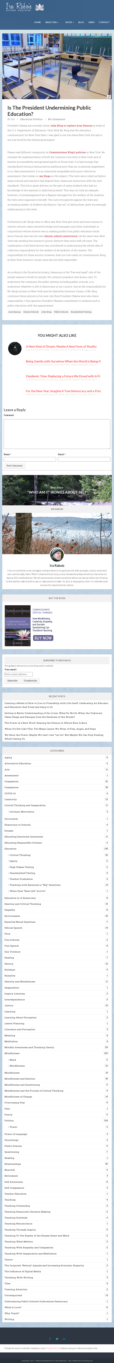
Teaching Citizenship (17, 1205)
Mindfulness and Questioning (22, 1084)
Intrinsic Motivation (22, 811)
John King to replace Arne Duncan (71, 125)
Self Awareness (13, 1181)
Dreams (8, 830)
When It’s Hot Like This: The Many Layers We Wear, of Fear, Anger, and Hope (50, 728)
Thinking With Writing (18, 1277)
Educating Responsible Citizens (23, 842)
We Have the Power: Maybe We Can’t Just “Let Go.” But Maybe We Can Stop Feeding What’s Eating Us (53, 736)
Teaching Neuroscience (18, 1223)
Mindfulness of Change (18, 1096)
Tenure (8, 1259)
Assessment (11, 775)
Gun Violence (12, 951)
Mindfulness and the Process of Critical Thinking (33, 1090)
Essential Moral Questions (19, 921)
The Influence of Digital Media (22, 1271)
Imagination (11, 987)
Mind (13, 1059)
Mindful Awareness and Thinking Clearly (29, 1047)
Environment (12, 915)
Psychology (11, 1139)
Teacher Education (15, 1193)
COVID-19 (10, 793)
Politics (38, 119)
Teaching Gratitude (15, 1217)
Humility (9, 975)
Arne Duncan (14, 312)
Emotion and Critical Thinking (22, 903)
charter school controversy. (61, 236)
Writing (9, 1319)
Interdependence (14, 999)
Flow (7, 933)
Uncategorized (13, 1295)
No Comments (56, 119)
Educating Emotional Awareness (23, 836)
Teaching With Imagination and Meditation (30, 1253)
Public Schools (61, 312)
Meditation (11, 1041)
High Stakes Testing (22, 867)
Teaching (10, 1199)
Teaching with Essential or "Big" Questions (35, 884)
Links (91, 22)
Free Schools (11, 939)
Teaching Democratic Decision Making (27, 1211)
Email (61, 454)
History (9, 963)
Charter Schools (31, 312)
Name (7, 454)
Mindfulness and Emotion (19, 1078)
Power (13, 1126)
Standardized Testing (81, 312)
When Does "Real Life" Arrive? (28, 890)
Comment (9, 415)
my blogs (44, 176)
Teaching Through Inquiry (20, 1229)
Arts (7, 769)
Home (37, 22)
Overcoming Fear (14, 1102)
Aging (8, 757)
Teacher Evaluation (21, 878)
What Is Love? (13, 1307)
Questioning (11, 1151)
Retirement (11, 1175)
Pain (7, 1108)
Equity (14, 860)
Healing (9, 957)
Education (26, 119)
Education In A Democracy (20, 897)
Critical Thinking (20, 855)
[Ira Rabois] (26, 7)
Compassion (11, 781)
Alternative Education (17, 763)
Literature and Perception (19, 1029)
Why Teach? (11, 1313)
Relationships (12, 1163)
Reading (9, 1157)
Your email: (10, 669)
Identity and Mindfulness (19, 981)
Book (68, 22)
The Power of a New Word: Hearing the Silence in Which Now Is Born (45, 722)
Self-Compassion (14, 1187)
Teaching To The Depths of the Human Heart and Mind (36, 1235)
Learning (9, 1011)
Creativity (10, 799)
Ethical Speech (13, 927)
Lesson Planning (14, 1023)
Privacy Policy (52, 1348)
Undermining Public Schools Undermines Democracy (36, 1301)
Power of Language (15, 1134)
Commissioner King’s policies (67, 152)
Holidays (9, 969)
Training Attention (15, 1289)
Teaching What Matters (18, 1241)
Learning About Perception (20, 1017)
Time (7, 1283)
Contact (104, 22)
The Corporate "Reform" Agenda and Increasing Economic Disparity (44, 1265)
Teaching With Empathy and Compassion (28, 1247)
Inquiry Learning (14, 993)
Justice (8, 1005)
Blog (81, 22)
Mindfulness (12, 1053)
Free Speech (11, 945)
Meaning (9, 1035)
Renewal (9, 1169)
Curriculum (11, 818)
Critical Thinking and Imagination (25, 805)
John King (46, 312)
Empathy (9, 909)
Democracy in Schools (17, 824)
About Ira (51, 22)
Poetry (8, 1114)
